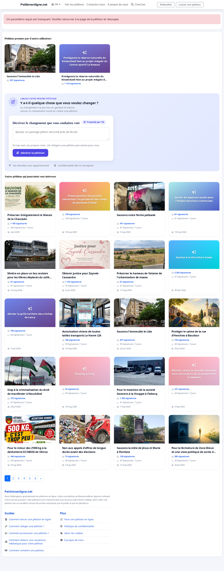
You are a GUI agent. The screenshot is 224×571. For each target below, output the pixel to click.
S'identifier (166, 4)
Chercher (140, 4)
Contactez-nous (96, 4)
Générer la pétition (33, 152)
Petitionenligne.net (33, 4)
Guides (9, 513)
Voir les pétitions (74, 4)
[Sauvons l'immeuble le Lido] (30, 64)
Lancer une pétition (190, 4)
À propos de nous (118, 4)
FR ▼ (58, 4)
